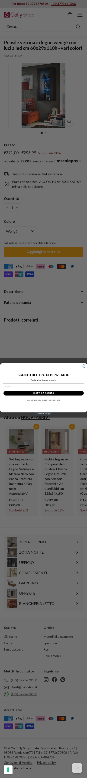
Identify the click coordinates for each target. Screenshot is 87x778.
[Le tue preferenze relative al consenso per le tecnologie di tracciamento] (8, 769)
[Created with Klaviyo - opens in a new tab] (43, 413)
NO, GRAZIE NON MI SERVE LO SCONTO (43, 400)
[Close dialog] (84, 365)
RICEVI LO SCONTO (43, 393)
